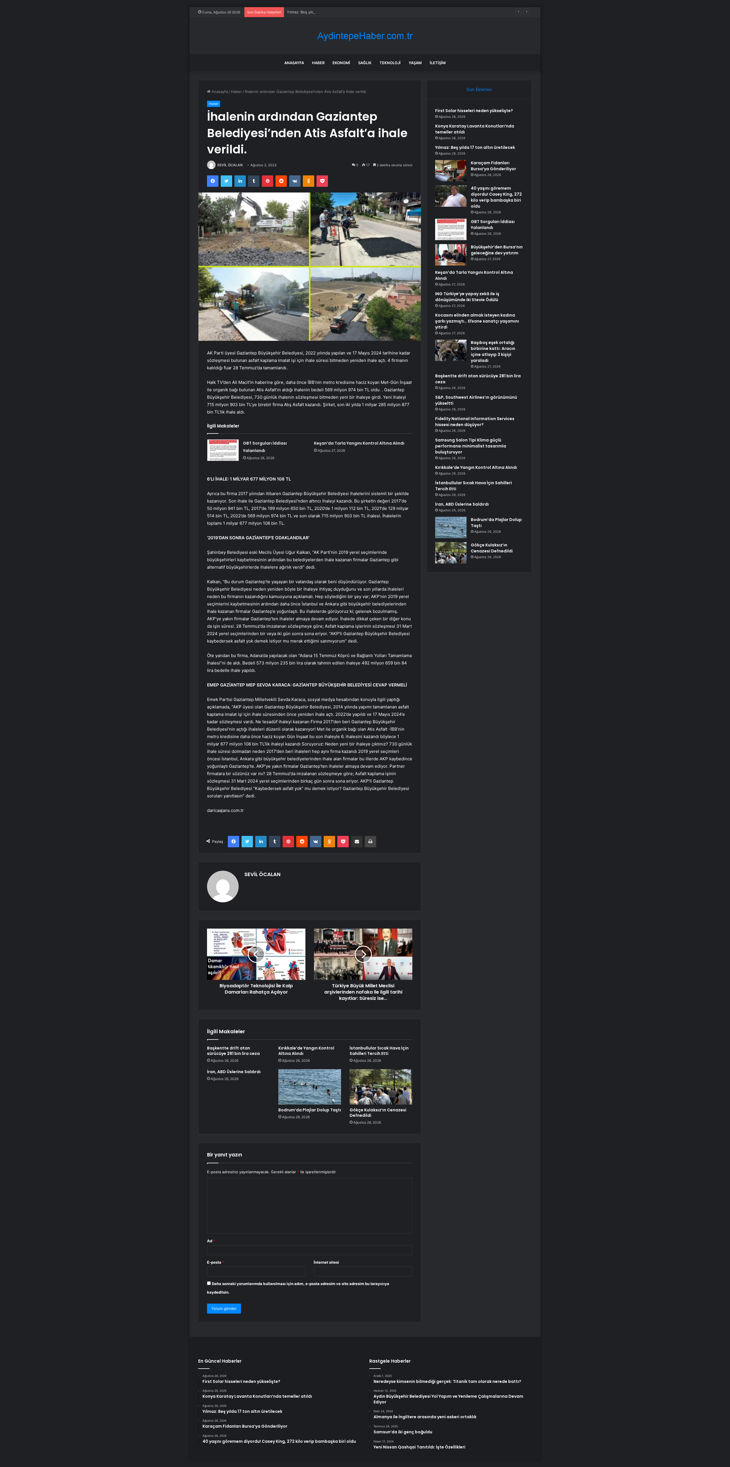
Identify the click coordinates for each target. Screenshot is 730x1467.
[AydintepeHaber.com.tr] (365, 36)
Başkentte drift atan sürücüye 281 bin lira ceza (233, 1050)
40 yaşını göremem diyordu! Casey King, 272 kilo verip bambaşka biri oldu (496, 197)
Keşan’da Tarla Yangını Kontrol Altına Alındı (359, 443)
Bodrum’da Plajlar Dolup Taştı (309, 1110)
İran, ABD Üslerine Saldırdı (234, 1072)
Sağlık (365, 62)
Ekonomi (341, 62)
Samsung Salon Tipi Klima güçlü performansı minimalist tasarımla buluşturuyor (470, 446)
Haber (318, 62)
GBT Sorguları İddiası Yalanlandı (493, 224)
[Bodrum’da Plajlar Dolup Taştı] (309, 1087)
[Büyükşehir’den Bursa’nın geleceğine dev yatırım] (451, 255)
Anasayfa (294, 62)
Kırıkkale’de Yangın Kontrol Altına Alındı (306, 1050)
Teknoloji (390, 62)
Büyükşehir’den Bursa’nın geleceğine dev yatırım (497, 250)
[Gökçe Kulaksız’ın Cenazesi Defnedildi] (381, 1087)
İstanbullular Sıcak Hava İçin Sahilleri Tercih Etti (379, 1050)
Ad (211, 1241)
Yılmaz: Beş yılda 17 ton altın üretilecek (321, 12)
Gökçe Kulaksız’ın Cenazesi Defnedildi (378, 1112)
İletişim (438, 62)
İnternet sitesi (326, 1262)
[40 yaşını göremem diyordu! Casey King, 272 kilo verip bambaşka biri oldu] (451, 196)
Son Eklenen (479, 89)
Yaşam (415, 62)
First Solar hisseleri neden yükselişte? (474, 111)
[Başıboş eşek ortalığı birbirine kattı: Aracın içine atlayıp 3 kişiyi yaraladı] (451, 350)
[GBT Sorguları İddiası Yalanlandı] (223, 450)
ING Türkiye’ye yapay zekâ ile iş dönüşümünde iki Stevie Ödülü (467, 297)
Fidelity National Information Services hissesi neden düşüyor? (474, 421)
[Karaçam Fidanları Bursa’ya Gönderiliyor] (451, 170)
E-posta (215, 1262)
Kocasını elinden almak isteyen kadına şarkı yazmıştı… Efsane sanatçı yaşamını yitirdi (477, 321)
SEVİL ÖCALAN (230, 165)
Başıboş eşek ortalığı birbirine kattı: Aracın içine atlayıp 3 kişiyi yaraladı (493, 351)
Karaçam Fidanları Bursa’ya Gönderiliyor (493, 166)
